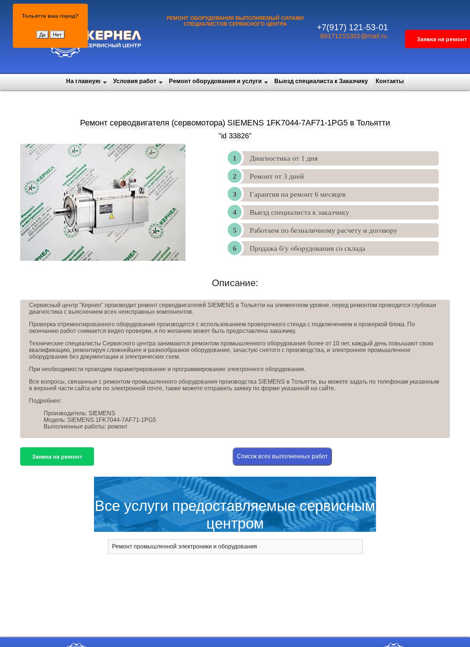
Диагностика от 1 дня (284, 158)
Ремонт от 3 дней (277, 176)
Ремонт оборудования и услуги (215, 81)
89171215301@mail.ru (353, 36)
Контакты (390, 81)
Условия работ (134, 81)
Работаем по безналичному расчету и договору (323, 230)
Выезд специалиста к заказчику (299, 212)
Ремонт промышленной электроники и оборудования (184, 546)
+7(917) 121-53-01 (352, 27)
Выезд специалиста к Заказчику (321, 81)
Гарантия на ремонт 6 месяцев (298, 194)
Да (42, 35)
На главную (83, 81)
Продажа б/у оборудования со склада (307, 248)
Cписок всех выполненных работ (282, 456)
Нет (57, 35)
